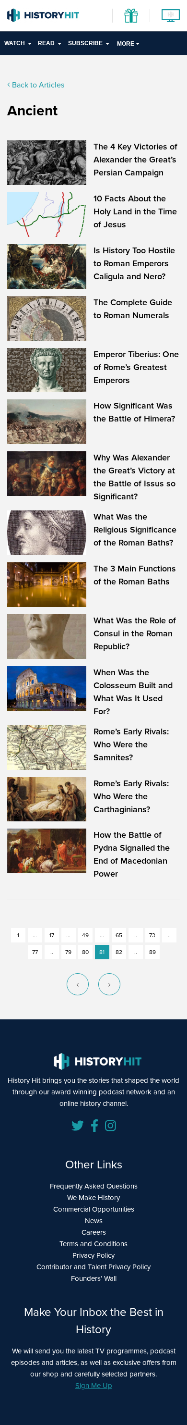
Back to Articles (37, 84)
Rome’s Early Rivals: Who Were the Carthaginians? (131, 796)
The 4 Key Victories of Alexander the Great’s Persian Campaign (135, 159)
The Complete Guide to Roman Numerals (133, 309)
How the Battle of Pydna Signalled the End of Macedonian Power (132, 854)
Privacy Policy (93, 1255)
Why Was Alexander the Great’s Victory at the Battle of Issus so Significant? (134, 477)
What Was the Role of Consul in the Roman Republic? (135, 633)
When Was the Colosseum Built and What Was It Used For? (133, 692)
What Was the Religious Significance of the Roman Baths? (135, 529)
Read (46, 43)
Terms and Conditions (93, 1244)
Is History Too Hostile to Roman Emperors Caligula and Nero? (134, 263)
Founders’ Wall (94, 1278)
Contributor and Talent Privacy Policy (93, 1267)
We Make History (93, 1197)
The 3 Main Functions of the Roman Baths (135, 575)
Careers (94, 1232)
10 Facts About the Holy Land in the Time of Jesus (135, 211)
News (94, 1220)
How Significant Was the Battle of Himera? (134, 412)
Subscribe (85, 43)
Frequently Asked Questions (94, 1186)
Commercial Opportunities (93, 1209)
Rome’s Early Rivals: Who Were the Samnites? (131, 744)
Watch (14, 43)
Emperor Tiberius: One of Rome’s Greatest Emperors (136, 367)
